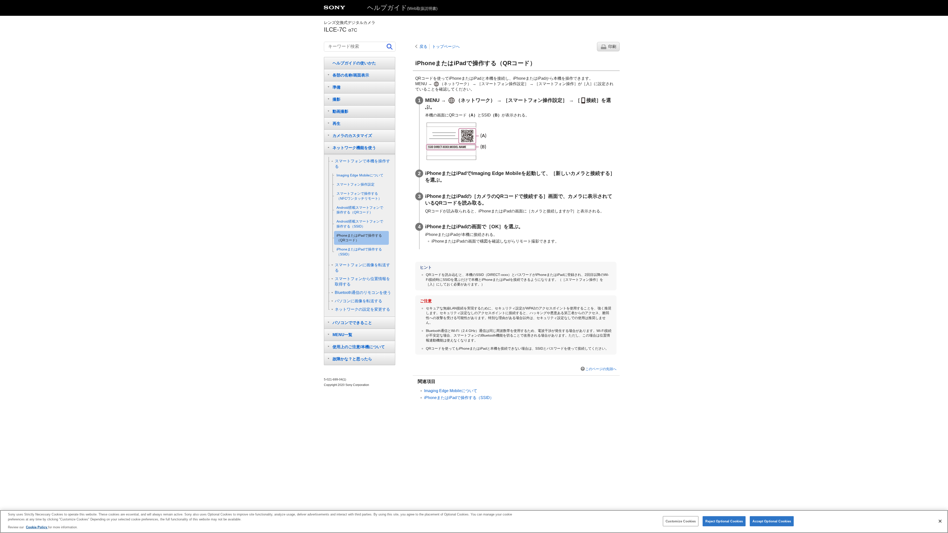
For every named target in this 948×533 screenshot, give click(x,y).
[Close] (940, 521)
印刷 (612, 46)
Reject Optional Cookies (724, 521)
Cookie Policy (37, 527)
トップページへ (446, 46)
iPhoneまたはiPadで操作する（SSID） (459, 398)
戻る (423, 46)
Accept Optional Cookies (771, 521)
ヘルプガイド (402, 7)
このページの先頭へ (600, 369)
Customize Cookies (681, 521)
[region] (474, 521)
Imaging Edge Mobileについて (450, 391)
